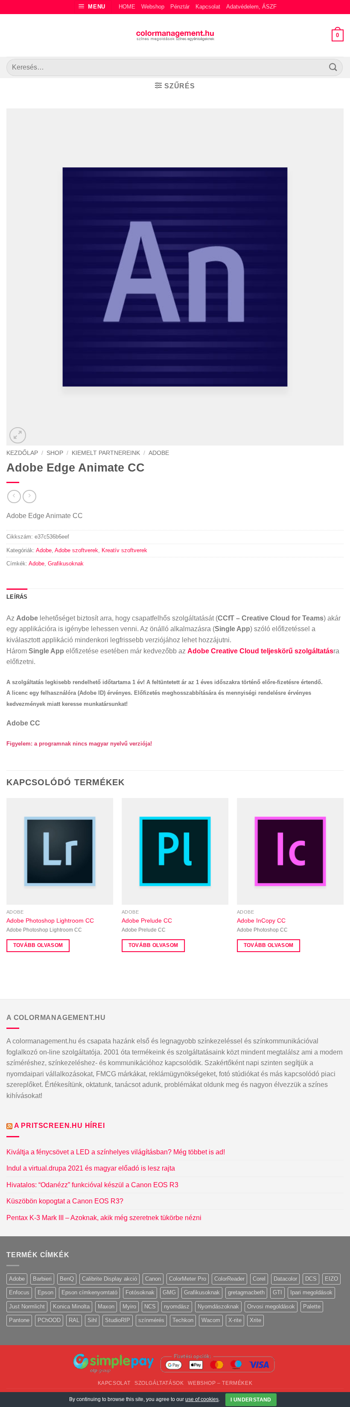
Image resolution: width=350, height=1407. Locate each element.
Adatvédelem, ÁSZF (251, 6)
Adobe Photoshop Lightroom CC (50, 920)
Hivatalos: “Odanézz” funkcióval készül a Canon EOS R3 (92, 1185)
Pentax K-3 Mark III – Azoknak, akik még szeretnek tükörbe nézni (103, 1217)
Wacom (210, 1320)
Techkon (182, 1320)
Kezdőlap (22, 453)
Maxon (106, 1306)
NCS (150, 1306)
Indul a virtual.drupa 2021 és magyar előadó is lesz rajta (90, 1168)
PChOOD (49, 1320)
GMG (169, 1292)
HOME (127, 6)
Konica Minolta (71, 1306)
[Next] (343, 882)
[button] (93, 7)
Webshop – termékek (220, 1383)
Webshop (152, 6)
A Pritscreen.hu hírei (59, 1125)
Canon (153, 1279)
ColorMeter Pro (187, 1279)
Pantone (19, 1320)
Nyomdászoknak (218, 1306)
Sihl (92, 1320)
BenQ (67, 1279)
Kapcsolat (207, 6)
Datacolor (285, 1279)
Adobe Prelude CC (147, 920)
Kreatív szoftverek (124, 550)
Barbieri (42, 1279)
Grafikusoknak (66, 563)
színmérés (151, 1320)
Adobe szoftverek (76, 550)
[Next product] (13, 496)
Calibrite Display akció (109, 1279)
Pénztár (180, 6)
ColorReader (229, 1279)
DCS (311, 1279)
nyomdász (177, 1306)
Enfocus (19, 1292)
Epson (45, 1292)
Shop (55, 453)
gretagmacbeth (246, 1292)
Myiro (129, 1306)
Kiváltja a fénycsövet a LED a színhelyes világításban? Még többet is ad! (115, 1152)
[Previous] (6, 882)
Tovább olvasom (38, 945)
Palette (312, 1306)
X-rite (235, 1320)
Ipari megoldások (311, 1292)
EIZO (331, 1279)
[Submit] (333, 67)
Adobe (159, 453)
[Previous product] (29, 496)
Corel (259, 1279)
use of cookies (202, 1399)
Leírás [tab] (17, 597)
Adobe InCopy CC (261, 920)
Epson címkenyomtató (89, 1292)
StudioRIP (117, 1320)
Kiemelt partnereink (106, 453)
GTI (277, 1292)
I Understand (250, 1400)
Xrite (255, 1320)
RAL (74, 1320)
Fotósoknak (140, 1292)
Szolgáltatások (159, 1383)
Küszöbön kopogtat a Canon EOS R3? (64, 1201)
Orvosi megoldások (271, 1306)
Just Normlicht (27, 1306)
